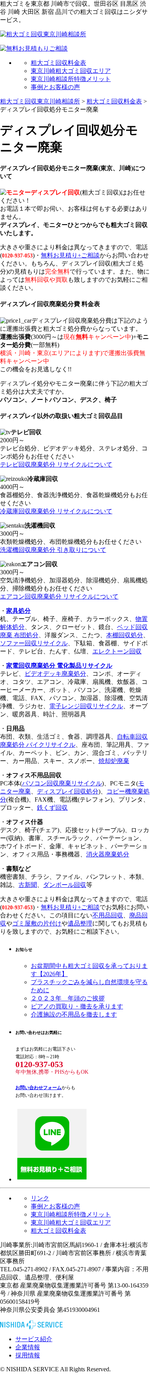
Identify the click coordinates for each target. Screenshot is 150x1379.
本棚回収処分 (124, 635)
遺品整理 (80, 923)
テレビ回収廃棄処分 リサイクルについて (56, 464)
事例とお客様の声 (55, 87)
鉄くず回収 (52, 807)
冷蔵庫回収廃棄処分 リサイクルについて (56, 511)
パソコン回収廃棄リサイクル (62, 783)
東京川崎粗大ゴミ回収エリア (71, 71)
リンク (40, 1198)
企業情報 (27, 1347)
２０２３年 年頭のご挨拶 (68, 998)
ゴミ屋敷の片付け (37, 923)
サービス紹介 (33, 1339)
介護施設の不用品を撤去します (74, 1014)
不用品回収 (107, 915)
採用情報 (27, 1355)
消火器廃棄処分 (107, 854)
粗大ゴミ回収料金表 (58, 62)
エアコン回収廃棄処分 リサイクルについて (59, 596)
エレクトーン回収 (117, 651)
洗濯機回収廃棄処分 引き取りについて (53, 550)
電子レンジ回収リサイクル (86, 706)
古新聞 (27, 885)
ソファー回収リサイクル (34, 643)
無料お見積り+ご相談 (70, 255)
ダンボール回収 (64, 885)
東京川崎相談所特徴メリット (71, 79)
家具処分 (18, 610)
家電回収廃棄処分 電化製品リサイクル (59, 665)
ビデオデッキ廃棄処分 (55, 673)
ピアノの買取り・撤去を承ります (77, 1006)
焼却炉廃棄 (113, 761)
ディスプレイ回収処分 (67, 791)
